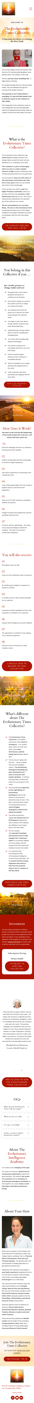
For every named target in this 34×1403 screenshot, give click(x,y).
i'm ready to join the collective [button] (17, 966)
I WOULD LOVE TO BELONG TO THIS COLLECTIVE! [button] (17, 666)
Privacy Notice (17, 1393)
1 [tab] (12, 1070)
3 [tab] (18, 1070)
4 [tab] (21, 1070)
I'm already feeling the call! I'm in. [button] (17, 226)
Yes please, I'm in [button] (17, 1359)
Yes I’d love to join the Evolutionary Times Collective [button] (17, 1082)
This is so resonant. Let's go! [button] (17, 385)
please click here (14, 942)
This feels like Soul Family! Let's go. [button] (17, 883)
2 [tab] (15, 1070)
